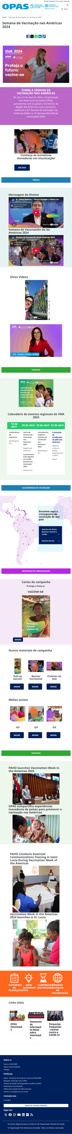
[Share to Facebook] (28, 36)
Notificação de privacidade (13, 1086)
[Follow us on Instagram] (14, 1115)
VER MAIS (22, 167)
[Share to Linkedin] (40, 36)
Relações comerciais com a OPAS (15, 1081)
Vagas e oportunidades (12, 1067)
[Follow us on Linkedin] (23, 1115)
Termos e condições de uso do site (16, 1092)
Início (4, 17)
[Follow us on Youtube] (19, 1115)
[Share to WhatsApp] (36, 36)
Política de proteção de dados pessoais (17, 1089)
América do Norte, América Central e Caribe (49, 531)
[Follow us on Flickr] (27, 1115)
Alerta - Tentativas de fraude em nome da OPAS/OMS (22, 1078)
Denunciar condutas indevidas (36, 1105)
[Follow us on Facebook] (10, 1115)
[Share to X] (32, 36)
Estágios (7, 1070)
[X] (5, 1115)
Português (59, 1)
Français (67, 1)
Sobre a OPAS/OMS (10, 1064)
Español (52, 1)
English (46, 1)
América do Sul (48, 541)
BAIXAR (18, 639)
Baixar (17, 735)
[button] (44, 36)
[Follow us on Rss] (31, 1115)
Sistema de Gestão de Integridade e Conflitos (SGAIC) (22, 1083)
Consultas (7, 1100)
